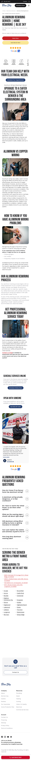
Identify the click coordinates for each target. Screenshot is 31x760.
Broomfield (20, 591)
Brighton (6, 598)
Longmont (7, 612)
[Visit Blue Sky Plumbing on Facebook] (2, 737)
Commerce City (8, 600)
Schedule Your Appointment (15, 80)
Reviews (3, 701)
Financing (4, 720)
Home (4, 10)
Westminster (20, 612)
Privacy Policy (5, 725)
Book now (15, 38)
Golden (19, 602)
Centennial (20, 595)
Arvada (6, 591)
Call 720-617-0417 (17, 757)
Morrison (6, 614)
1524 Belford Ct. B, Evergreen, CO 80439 (16, 582)
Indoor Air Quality (21, 704)
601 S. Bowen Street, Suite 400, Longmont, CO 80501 (13, 585)
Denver (6, 602)
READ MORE (6, 457)
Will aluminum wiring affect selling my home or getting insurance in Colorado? (12, 523)
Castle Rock (20, 593)
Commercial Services (22, 709)
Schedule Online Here (15, 388)
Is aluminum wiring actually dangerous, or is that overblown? (12, 499)
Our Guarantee (5, 704)
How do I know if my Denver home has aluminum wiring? (12, 491)
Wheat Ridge (20, 614)
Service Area (4, 696)
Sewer (18, 696)
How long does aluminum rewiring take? (11, 537)
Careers (3, 698)
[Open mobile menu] (29, 5)
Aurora (6, 593)
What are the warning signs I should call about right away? (13, 515)
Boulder (6, 595)
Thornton (19, 609)
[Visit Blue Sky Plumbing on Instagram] (5, 737)
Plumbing (19, 693)
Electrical (19, 707)
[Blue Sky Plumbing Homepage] (6, 5)
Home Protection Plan (7, 707)
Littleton (6, 609)
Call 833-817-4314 (15, 406)
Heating (18, 698)
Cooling (18, 701)
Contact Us (15, 672)
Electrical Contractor (11, 10)
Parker (19, 607)
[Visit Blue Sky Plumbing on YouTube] (8, 737)
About (3, 693)
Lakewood (7, 607)
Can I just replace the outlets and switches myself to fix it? (13, 531)
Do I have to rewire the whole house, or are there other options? (13, 507)
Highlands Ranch (22, 605)
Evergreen (20, 600)
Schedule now (20, 5)
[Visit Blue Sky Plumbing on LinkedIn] (11, 737)
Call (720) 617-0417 (15, 42)
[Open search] (29, 1)
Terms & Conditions (6, 728)
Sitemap (3, 722)
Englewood (7, 605)
